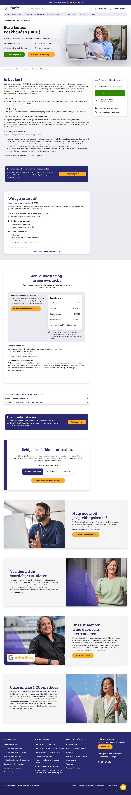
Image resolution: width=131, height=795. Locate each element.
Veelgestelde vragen (73, 768)
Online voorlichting (54, 14)
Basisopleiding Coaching (43, 756)
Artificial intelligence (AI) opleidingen (17, 760)
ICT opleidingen (9, 772)
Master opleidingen (11, 744)
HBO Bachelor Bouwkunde (45, 744)
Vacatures (70, 764)
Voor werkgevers (70, 14)
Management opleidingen (13, 768)
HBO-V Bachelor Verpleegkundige (47, 752)
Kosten (34, 69)
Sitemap (73, 785)
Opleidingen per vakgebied (34, 14)
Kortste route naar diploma (76, 748)
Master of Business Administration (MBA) (47, 761)
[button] (123, 787)
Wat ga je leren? (22, 69)
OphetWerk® (71, 752)
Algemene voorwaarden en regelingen (91, 785)
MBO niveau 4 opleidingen (13, 756)
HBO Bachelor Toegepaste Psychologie (49, 748)
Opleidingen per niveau (13, 14)
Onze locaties (71, 760)
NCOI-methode (71, 744)
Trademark (123, 791)
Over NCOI (84, 14)
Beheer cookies (112, 785)
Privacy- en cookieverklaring (108, 791)
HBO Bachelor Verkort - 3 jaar (15, 752)
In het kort (8, 69)
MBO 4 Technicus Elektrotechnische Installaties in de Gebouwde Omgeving (49, 771)
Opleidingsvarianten (18, 155)
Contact (93, 14)
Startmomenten (46, 69)
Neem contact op (102, 8)
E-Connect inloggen (119, 8)
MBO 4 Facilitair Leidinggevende (46, 766)
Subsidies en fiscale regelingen (77, 756)
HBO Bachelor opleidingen (13, 748)
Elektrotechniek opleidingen (14, 764)
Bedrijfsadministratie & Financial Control (17, 20)
